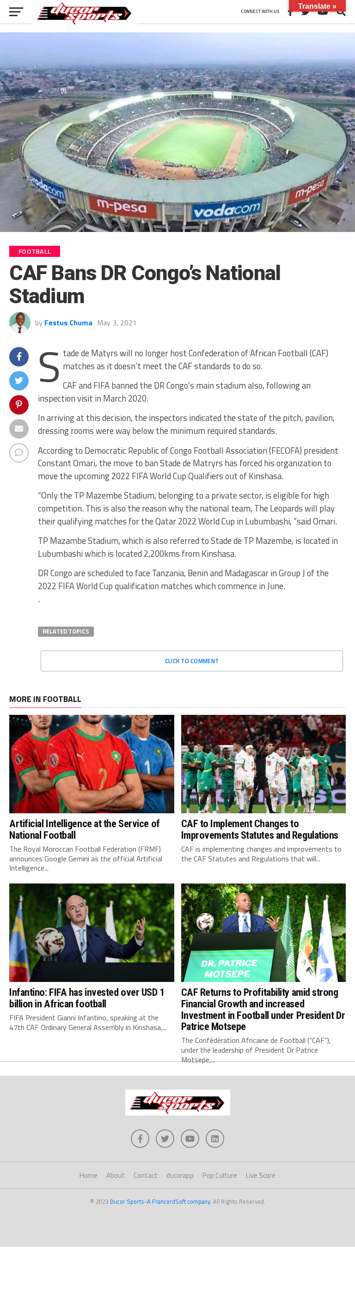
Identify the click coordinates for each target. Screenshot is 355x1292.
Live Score (260, 1175)
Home (89, 1175)
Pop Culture (219, 1175)
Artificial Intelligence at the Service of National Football (84, 829)
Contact (146, 1175)
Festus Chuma (68, 322)
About (115, 1175)
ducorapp (180, 1175)
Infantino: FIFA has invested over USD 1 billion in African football (87, 998)
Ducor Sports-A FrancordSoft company (160, 1201)
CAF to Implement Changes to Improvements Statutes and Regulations (259, 829)
